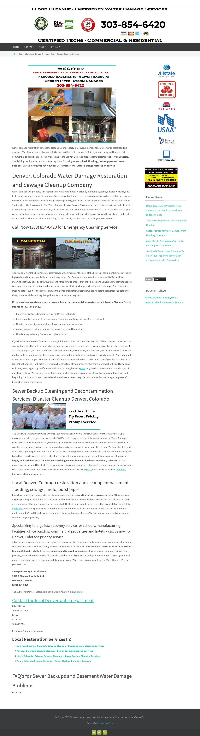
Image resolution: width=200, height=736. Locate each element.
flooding (121, 469)
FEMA (89, 469)
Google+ (79, 591)
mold (82, 368)
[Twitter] (99, 732)
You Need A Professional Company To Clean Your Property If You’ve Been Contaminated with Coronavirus (165, 255)
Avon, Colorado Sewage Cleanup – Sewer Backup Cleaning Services (54, 661)
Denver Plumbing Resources (29, 631)
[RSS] (104, 732)
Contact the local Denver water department (53, 600)
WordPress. (109, 723)
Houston (149, 302)
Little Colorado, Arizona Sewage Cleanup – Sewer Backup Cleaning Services (58, 656)
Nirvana (99, 723)
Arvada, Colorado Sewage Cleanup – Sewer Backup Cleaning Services (55, 650)
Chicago (166, 297)
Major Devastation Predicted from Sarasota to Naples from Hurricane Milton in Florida (164, 210)
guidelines (17, 508)
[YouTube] (94, 732)
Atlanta (148, 297)
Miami (157, 302)
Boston (157, 297)
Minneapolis (168, 302)
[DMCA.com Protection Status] (156, 280)
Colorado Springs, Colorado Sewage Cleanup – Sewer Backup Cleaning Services (60, 645)
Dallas (174, 297)
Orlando (179, 302)
